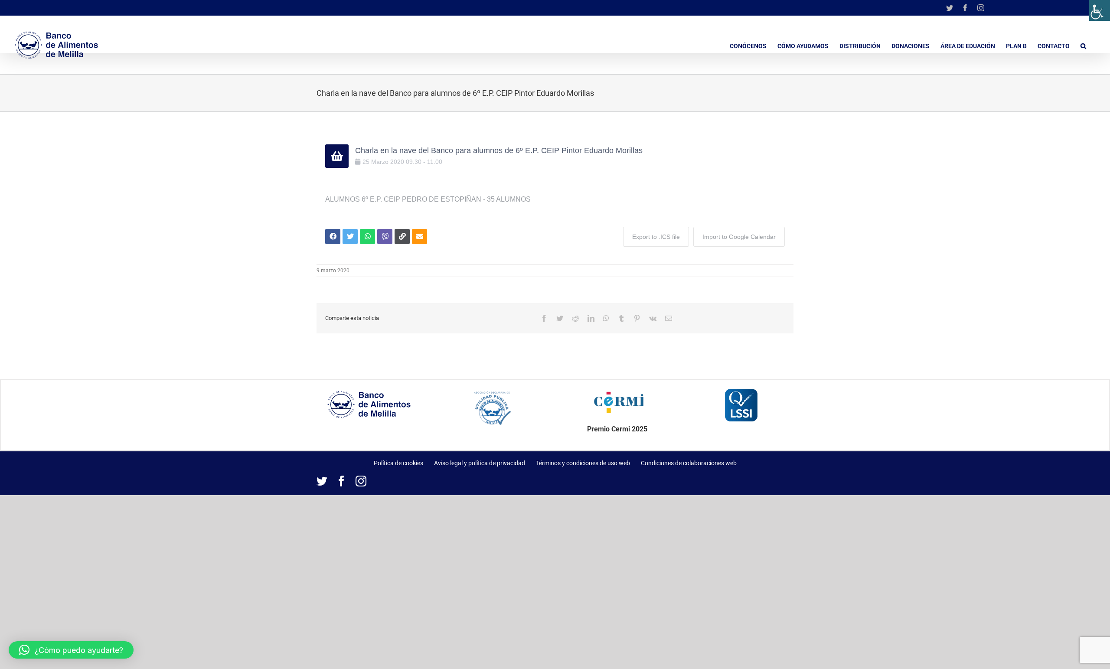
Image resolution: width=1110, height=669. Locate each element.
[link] (1099, 10)
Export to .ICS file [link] (656, 236)
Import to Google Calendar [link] (739, 236)
